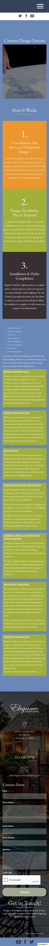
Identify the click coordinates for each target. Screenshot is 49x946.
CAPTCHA (7, 872)
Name (8, 791)
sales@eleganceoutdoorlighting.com (24, 775)
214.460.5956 (24, 757)
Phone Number (12, 837)
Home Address (12, 802)
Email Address (12, 826)
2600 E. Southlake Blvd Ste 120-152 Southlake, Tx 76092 (24, 735)
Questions (10, 849)
